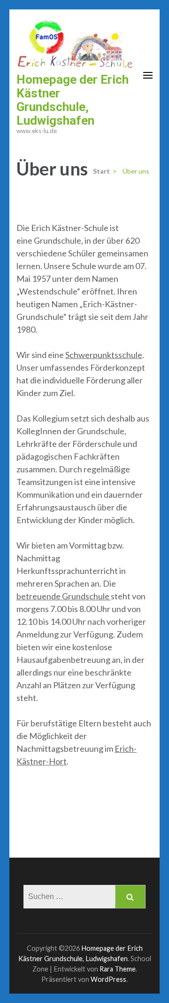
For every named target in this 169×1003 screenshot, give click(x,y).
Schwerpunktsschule (103, 355)
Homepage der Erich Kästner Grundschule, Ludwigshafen (72, 99)
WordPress (108, 979)
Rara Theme (118, 969)
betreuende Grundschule (63, 596)
